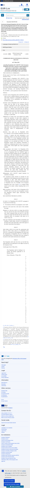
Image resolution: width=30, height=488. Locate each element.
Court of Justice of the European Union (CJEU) (10, 443)
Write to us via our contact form (7, 416)
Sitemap (3, 367)
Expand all (21, 42)
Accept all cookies (9, 480)
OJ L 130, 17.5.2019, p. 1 (9, 325)
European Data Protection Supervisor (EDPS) (10, 455)
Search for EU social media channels (8, 422)
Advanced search (25, 19)
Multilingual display (7, 47)
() (9, 90)
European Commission (5, 441)
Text (4, 50)
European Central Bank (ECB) (7, 444)
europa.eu (10, 407)
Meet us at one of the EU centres (7, 417)
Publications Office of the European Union (9, 459)
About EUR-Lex (4, 382)
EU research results (5, 393)
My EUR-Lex (21, 5)
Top (4, 347)
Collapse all (26, 42)
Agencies (3, 461)
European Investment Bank (6, 452)
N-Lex (2, 399)
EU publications (4, 396)
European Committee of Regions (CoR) (9, 450)
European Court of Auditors (6, 446)
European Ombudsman (5, 453)
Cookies (3, 432)
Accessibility (3, 376)
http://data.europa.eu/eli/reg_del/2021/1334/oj (13, 40)
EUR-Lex (5, 8)
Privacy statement (5, 377)
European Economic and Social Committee (9, 449)
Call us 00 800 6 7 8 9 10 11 (6, 413)
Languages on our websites (6, 427)
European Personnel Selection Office (8, 458)
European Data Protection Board (7, 456)
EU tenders (3, 392)
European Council (4, 438)
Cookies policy (4, 374)
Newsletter (3, 384)
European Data (4, 390)
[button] (15, 486)
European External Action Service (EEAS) (9, 447)
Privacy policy (4, 429)
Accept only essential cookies (12, 484)
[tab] (15, 44)
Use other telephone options (6, 414)
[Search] (28, 15)
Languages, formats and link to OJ (10, 44)
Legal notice (3, 373)
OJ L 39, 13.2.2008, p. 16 (15, 344)
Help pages (3, 365)
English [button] (27, 5)
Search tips (9, 18)
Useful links (3, 385)
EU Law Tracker (4, 401)
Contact (2, 366)
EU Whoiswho (4, 395)
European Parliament (5, 437)
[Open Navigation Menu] (2, 15)
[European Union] (4, 406)
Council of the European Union (7, 440)
